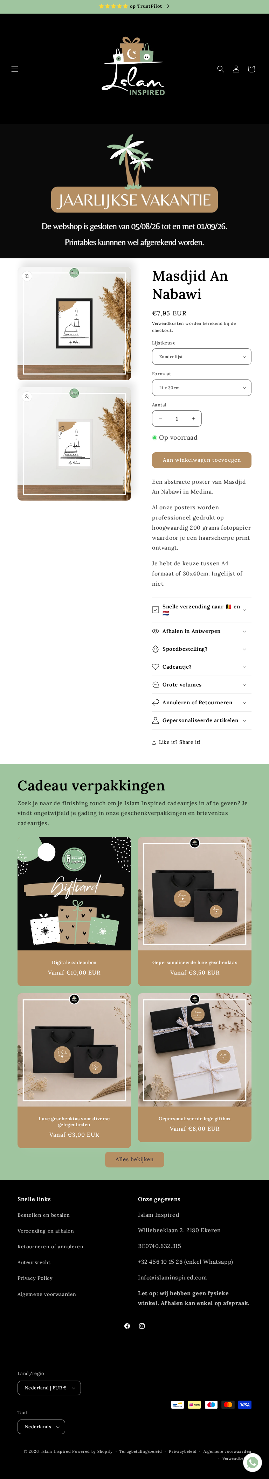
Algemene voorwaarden (47, 1294)
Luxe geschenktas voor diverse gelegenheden (74, 1122)
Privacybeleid (182, 1451)
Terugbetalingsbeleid (140, 1451)
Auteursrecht (34, 1262)
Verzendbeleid (236, 1458)
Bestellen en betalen (44, 1215)
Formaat (161, 374)
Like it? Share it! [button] (180, 742)
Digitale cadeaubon (74, 962)
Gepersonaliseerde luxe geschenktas (194, 962)
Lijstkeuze (163, 343)
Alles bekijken (135, 1159)
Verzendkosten (168, 323)
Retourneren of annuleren (50, 1246)
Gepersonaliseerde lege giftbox (195, 1119)
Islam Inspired (56, 1451)
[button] (14, 69)
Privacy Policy (35, 1278)
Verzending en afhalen (46, 1231)
